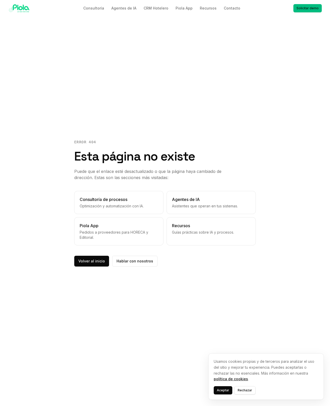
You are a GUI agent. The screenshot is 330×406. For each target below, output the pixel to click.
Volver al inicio (91, 261)
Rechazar (245, 390)
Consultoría (93, 8)
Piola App (184, 8)
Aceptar (223, 390)
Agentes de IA (123, 8)
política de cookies (231, 379)
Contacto (232, 8)
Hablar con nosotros (135, 261)
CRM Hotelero (156, 8)
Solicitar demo (307, 8)
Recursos (208, 8)
